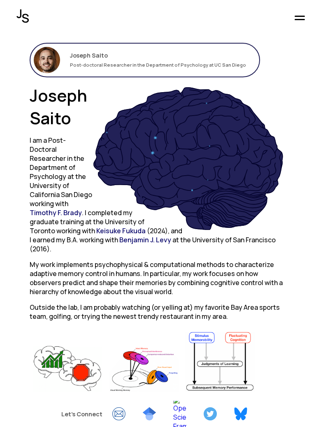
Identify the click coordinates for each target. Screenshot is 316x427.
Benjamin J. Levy (145, 239)
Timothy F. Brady (56, 212)
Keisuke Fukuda (121, 230)
